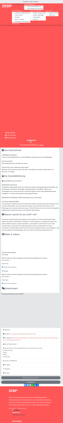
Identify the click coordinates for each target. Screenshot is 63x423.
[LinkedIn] (35, 385)
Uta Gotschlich (17, 340)
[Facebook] (25, 385)
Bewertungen (11, 288)
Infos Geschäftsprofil (34, 6)
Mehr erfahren (6, 260)
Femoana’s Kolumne (22, 21)
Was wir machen (35, 11)
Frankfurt (44, 338)
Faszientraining (37, 338)
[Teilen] (37, 385)
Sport (4, 340)
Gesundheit (51, 338)
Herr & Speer (19, 19)
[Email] (30, 385)
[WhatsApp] (33, 385)
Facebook (7, 364)
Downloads (15, 23)
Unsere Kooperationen (22, 13)
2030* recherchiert (39, 13)
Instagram (7, 369)
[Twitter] (28, 385)
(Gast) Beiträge (38, 15)
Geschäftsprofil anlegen (35, 8)
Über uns (49, 11)
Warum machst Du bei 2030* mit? (20, 214)
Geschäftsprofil (29, 4)
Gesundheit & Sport (30, 334)
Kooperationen (17, 11)
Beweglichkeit (16, 338)
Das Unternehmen (13, 150)
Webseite (7, 329)
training (8, 340)
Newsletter (37, 17)
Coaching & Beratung (16, 334)
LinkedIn (7, 373)
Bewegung (24, 338)
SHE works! (19, 15)
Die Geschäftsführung (14, 176)
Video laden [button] (5, 263)
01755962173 (13, 360)
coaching (29, 338)
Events (35, 19)
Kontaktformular (31, 382)
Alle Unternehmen (18, 4)
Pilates (56, 338)
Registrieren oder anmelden (30, 1)
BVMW (17, 17)
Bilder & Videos (12, 234)
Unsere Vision (53, 13)
